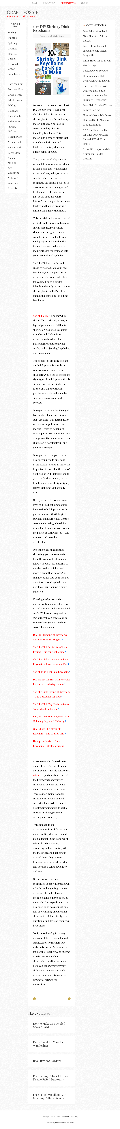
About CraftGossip (72, 1116)
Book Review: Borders (47, 1061)
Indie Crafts (14, 116)
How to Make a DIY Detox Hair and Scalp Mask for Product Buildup (97, 120)
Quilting (12, 43)
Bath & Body (15, 147)
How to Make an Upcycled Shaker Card (49, 1025)
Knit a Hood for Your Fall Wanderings (48, 1043)
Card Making (15, 83)
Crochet (12, 48)
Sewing (12, 32)
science (37, 775)
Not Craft (13, 178)
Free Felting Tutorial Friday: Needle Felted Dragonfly (51, 1077)
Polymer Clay (15, 89)
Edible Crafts (15, 99)
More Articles (95, 25)
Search (84, 3)
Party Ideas (14, 152)
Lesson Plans (15, 136)
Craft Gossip (23, 12)
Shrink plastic (40, 315)
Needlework (14, 142)
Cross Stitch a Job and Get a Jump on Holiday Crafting (97, 153)
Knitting (12, 37)
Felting (12, 105)
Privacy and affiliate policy (64, 1123)
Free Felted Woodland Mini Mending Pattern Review (50, 1096)
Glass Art (13, 110)
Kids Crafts (14, 121)
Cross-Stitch (15, 94)
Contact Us (50, 1123)
